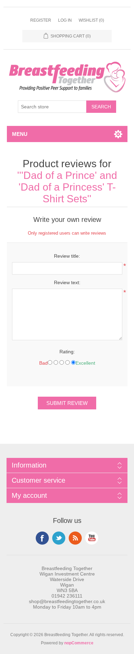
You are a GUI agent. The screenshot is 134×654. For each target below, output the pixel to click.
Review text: (67, 282)
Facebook (42, 538)
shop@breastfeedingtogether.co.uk (67, 601)
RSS (75, 538)
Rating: (67, 351)
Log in (65, 20)
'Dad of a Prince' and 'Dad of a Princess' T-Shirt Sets (68, 187)
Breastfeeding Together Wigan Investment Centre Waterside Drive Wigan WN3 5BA (67, 579)
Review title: (67, 256)
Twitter (58, 538)
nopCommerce (78, 643)
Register (40, 20)
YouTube (91, 538)
